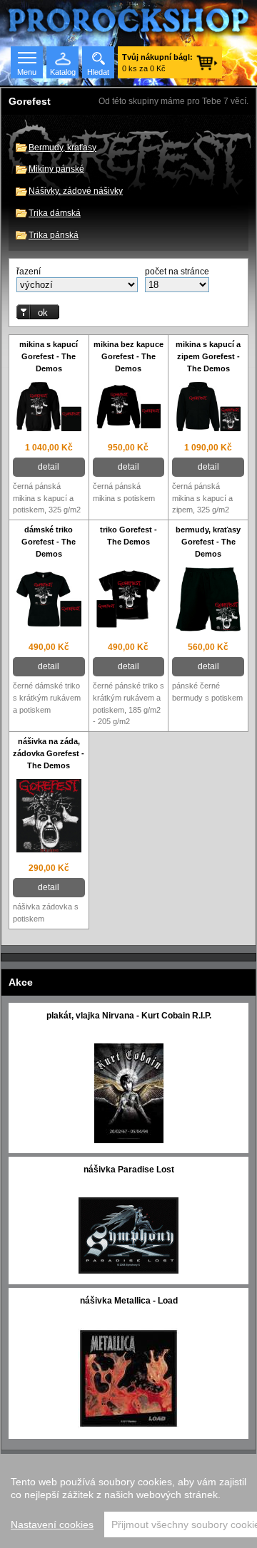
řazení (28, 272)
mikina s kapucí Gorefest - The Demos (48, 356)
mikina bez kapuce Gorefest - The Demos (128, 356)
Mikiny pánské (56, 169)
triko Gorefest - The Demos (128, 535)
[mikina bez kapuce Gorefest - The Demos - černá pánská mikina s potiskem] (129, 408)
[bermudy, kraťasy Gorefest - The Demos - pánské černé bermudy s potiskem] (208, 601)
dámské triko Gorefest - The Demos (48, 541)
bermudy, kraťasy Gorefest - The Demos (208, 541)
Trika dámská (55, 213)
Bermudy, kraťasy (62, 148)
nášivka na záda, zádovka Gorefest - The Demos (48, 753)
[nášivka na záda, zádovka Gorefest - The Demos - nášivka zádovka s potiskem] (49, 817)
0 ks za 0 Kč (157, 63)
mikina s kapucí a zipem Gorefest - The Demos (208, 356)
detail (48, 467)
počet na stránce (177, 272)
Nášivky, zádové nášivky (76, 191)
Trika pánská (54, 235)
